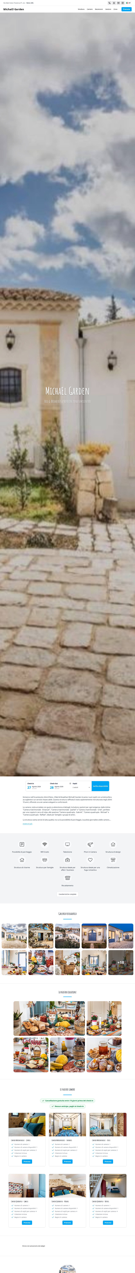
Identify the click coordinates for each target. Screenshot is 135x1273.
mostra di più (27, 824)
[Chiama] (109, 3)
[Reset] (70, 783)
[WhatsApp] (114, 3)
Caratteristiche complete (67, 894)
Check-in (30, 783)
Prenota (126, 9)
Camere (89, 9)
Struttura (81, 9)
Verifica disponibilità (100, 786)
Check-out (54, 783)
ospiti (75, 783)
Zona (115, 9)
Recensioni (99, 9)
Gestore (108, 9)
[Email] (118, 3)
